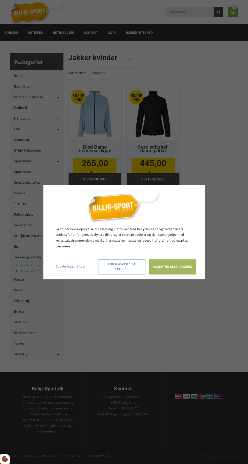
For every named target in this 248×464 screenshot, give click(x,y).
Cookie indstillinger (70, 266)
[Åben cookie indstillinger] (5, 459)
